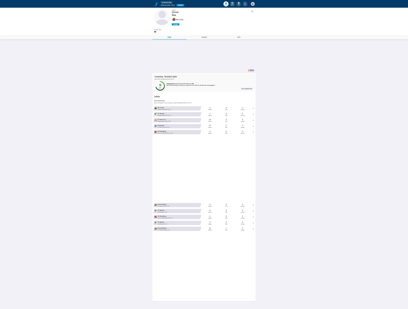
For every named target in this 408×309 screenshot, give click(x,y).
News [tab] (238, 37)
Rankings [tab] (204, 37)
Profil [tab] (169, 37)
